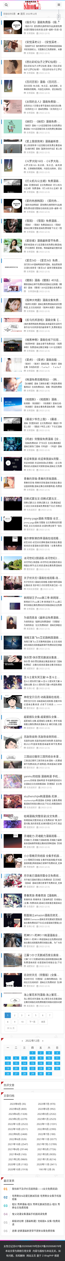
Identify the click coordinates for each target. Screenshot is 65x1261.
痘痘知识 (31, 648)
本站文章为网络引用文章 (18, 1250)
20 (16, 1068)
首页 (22, 13)
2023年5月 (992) (46, 1108)
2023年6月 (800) (17, 1108)
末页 (43, 1021)
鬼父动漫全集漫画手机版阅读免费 (29, 1213)
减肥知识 (31, 668)
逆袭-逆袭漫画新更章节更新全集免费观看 (33, 1230)
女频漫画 (31, 33)
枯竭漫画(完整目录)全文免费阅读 (43, 816)
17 (49, 1063)
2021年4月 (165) (17, 1154)
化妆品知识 (32, 509)
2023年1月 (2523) (46, 1119)
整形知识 (31, 529)
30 (40, 1073)
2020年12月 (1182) (18, 1164)
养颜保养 (31, 867)
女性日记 (8, 1246)
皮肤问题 (31, 847)
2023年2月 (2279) (17, 1119)
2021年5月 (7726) (46, 1149)
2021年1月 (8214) (46, 1159)
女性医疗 (31, 906)
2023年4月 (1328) (17, 1114)
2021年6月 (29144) (18, 1149)
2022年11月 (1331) (47, 1124)
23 (40, 1068)
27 (16, 1073)
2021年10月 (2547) (18, 1144)
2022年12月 (32, 1040)
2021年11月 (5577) (47, 1139)
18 (57, 1063)
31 (49, 1073)
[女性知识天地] (32, 5)
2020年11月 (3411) (47, 1164)
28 (24, 1073)
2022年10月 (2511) (18, 1129)
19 (7, 1068)
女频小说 (31, 470)
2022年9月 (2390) (46, 1129)
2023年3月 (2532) (46, 1114)
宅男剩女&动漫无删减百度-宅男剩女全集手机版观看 (36, 1197)
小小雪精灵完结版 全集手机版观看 (44, 856)
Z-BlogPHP (48, 1255)
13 (16, 1063)
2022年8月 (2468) (17, 1134)
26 (7, 1073)
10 (22, 1021)
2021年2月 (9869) (17, 1159)
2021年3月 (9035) (46, 1154)
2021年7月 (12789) (47, 1144)
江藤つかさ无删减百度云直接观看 (44, 955)
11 (57, 1058)
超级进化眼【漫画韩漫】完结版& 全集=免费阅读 (36, 1222)
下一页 (32, 1021)
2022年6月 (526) (17, 1139)
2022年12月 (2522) (18, 1124)
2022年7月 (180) (46, 1134)
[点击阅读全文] (26, 291)
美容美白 (31, 628)
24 (49, 1068)
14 (24, 1063)
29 (32, 1073)
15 (32, 1063)
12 (7, 1063)
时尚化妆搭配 (33, 589)
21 (24, 1068)
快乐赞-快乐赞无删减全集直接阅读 (44, 657)
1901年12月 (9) (47, 1169)
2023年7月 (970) (46, 1103)
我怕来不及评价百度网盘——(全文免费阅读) (35, 1188)
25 (57, 1068)
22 (32, 1068)
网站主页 (31, 1255)
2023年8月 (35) (18, 1103)
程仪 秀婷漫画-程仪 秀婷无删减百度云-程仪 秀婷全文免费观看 (36, 1206)
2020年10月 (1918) (18, 1169)
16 (40, 1063)
